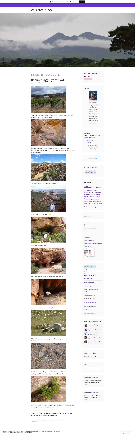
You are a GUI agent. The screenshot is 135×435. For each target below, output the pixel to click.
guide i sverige (89, 267)
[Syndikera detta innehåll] (84, 377)
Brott (100, 187)
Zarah (89, 329)
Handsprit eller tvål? (89, 298)
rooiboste (49, 420)
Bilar (97, 187)
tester (85, 203)
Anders (90, 341)
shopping (91, 199)
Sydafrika (59, 420)
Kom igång (82, 1)
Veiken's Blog (41, 10)
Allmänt (90, 187)
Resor (45, 82)
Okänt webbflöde (92, 377)
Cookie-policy (29, 432)
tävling (63, 420)
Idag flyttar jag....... (89, 278)
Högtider (90, 194)
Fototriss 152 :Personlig (90, 302)
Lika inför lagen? (88, 286)
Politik (98, 196)
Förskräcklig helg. (92, 334)
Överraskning (92, 207)
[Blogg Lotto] (84, 225)
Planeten (90, 266)
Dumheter (89, 190)
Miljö (91, 196)
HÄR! (55, 415)
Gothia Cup (91, 192)
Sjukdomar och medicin (90, 201)
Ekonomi (95, 190)
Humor (86, 194)
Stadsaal (54, 420)
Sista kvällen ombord (89, 282)
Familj (86, 192)
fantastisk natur (38, 420)
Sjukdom (97, 199)
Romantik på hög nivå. (90, 306)
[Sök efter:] (93, 368)
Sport (99, 201)
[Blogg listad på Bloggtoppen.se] (93, 243)
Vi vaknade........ (88, 310)
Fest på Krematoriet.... (90, 313)
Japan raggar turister (89, 295)
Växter (86, 205)
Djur (85, 190)
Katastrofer (97, 194)
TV (92, 203)
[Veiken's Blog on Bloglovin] (88, 80)
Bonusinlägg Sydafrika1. (48, 80)
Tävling (96, 203)
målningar (44, 420)
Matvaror (86, 196)
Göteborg (98, 192)
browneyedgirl (92, 337)
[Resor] (87, 237)
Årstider (86, 207)
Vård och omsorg (92, 205)
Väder (100, 203)
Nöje (94, 196)
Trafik (89, 203)
